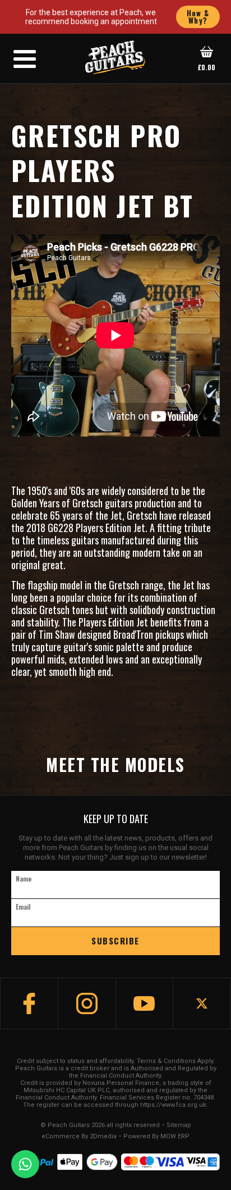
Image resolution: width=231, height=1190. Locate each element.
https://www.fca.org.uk (173, 1105)
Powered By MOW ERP (156, 1136)
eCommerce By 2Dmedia (79, 1136)
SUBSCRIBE (115, 940)
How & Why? (198, 16)
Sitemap (179, 1125)
